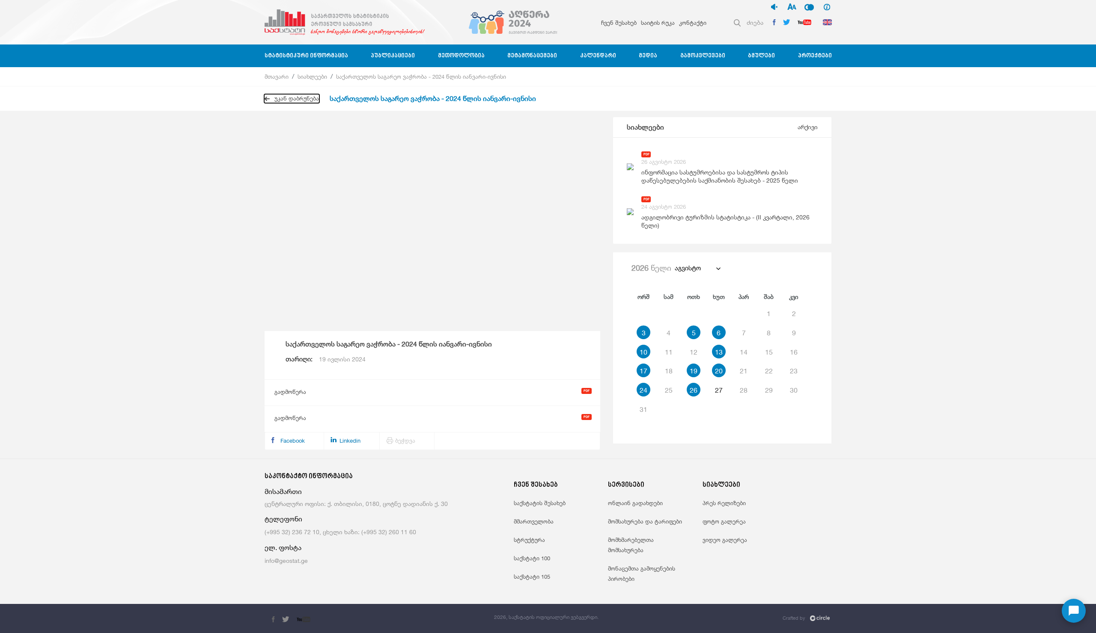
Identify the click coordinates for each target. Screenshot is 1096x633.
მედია (648, 55)
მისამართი (283, 492)
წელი (651, 267)
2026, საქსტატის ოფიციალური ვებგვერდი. (546, 617)
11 (669, 352)
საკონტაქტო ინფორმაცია (309, 477)
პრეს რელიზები (724, 503)
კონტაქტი (692, 22)
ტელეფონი (283, 519)
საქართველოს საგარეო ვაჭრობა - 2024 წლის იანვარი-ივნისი (421, 76)
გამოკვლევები (702, 55)
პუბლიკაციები (393, 55)
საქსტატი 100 (532, 558)
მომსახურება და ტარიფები (645, 521)
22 (769, 371)
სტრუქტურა (529, 539)
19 (693, 371)
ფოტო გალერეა (724, 521)
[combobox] (697, 268)
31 (643, 409)
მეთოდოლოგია (461, 55)
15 (769, 352)
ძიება (755, 22)
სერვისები (626, 485)
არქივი (808, 126)
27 (719, 390)
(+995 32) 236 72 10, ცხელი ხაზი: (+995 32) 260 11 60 (340, 531)
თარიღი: (326, 359)
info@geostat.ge (286, 560)
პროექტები (815, 55)
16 (794, 352)
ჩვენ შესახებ (619, 22)
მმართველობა (534, 521)
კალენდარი (598, 55)
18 (669, 371)
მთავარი (277, 76)
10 (643, 352)
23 (794, 371)
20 (719, 371)
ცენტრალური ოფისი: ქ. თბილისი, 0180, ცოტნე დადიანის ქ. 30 (356, 503)
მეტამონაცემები (532, 55)
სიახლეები (312, 76)
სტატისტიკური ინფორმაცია (306, 55)
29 (769, 390)
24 (643, 390)
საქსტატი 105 (532, 576)
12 (693, 352)
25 (669, 390)
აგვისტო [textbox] (688, 268)
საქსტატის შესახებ (540, 503)
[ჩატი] (1074, 611)
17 (643, 371)
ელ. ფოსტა (283, 548)
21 (744, 371)
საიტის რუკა (658, 22)
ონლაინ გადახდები (635, 503)
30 (794, 390)
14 (744, 352)
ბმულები (761, 55)
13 (719, 352)
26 (693, 390)
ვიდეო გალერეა (725, 539)
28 (744, 390)
